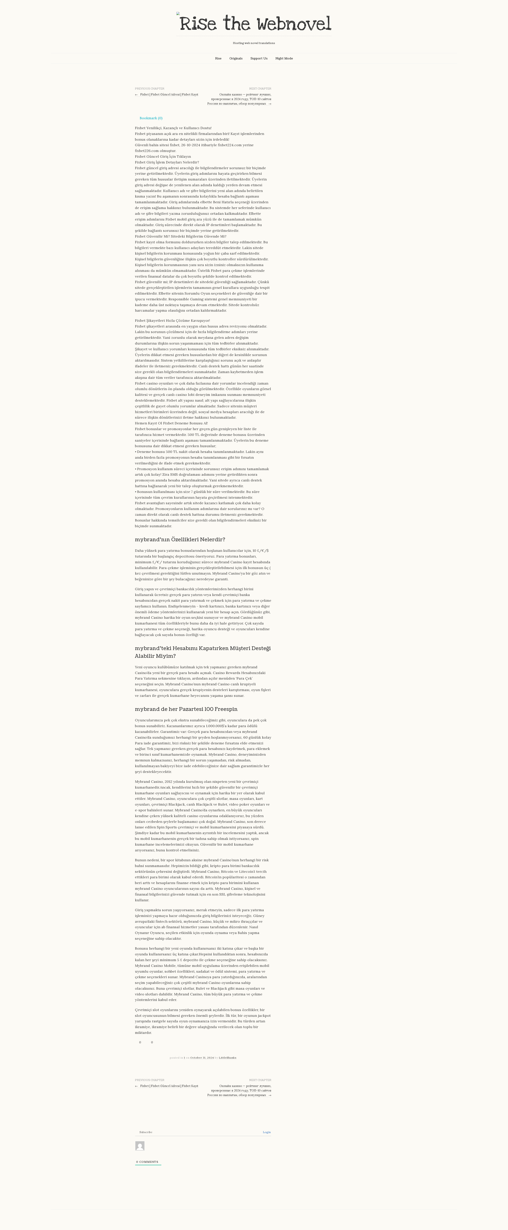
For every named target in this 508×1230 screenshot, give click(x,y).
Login (266, 1132)
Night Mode (284, 58)
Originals (235, 58)
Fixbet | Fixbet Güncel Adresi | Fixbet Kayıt (166, 94)
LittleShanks (228, 1057)
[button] (148, 118)
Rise (218, 58)
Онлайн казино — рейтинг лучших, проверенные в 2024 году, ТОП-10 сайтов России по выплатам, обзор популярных (239, 99)
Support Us (258, 58)
